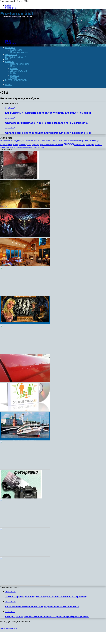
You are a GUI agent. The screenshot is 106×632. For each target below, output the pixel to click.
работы (12, 147)
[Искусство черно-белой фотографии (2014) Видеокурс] (21, 498)
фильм (41, 147)
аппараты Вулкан (86, 140)
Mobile (13, 73)
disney (2, 141)
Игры (12, 66)
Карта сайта (16, 50)
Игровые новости (15, 57)
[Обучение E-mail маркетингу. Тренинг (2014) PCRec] (25, 353)
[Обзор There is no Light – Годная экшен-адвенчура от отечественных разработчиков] (25, 237)
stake (11, 141)
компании (59, 145)
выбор (15, 145)
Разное (9, 61)
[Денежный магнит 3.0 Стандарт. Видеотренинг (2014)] (25, 585)
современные (27, 147)
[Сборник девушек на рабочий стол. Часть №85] (23, 295)
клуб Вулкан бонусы (47, 145)
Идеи (35, 140)
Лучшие (41, 140)
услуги (34, 147)
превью (98, 144)
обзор (69, 144)
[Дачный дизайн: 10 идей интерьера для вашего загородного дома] (25, 266)
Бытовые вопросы (16, 80)
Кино (8, 59)
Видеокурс (19, 140)
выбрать (22, 145)
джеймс (28, 145)
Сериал (54, 141)
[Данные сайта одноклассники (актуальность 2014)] (25, 411)
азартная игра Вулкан (70, 140)
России (48, 141)
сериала (19, 147)
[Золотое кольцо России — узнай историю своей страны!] (25, 440)
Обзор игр (11, 54)
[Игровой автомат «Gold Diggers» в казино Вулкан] (25, 324)
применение (4, 147)
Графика (14, 75)
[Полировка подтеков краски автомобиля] (25, 382)
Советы (60, 140)
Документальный (18, 71)
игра (33, 145)
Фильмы (14, 68)
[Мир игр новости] (17, 36)
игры (37, 145)
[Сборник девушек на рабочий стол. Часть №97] (25, 469)
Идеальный (29, 140)
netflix (7, 140)
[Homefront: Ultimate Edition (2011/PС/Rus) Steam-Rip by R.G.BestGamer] (19, 179)
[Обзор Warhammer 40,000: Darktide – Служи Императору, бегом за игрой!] (25, 208)
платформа (90, 145)
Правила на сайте (19, 52)
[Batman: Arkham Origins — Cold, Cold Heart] (25, 527)
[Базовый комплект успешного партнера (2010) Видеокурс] (25, 556)
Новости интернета (19, 64)
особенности (79, 145)
